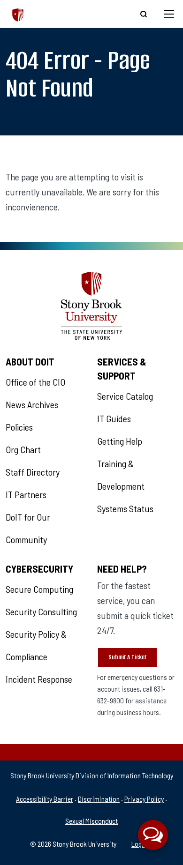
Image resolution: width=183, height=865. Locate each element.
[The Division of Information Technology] (18, 13)
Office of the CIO (35, 382)
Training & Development (121, 475)
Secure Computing (39, 589)
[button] (153, 835)
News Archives (32, 404)
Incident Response (39, 679)
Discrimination (99, 798)
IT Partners (26, 494)
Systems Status (125, 508)
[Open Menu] (169, 14)
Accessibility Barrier (44, 798)
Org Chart (23, 449)
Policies (19, 426)
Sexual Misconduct (91, 820)
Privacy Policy (144, 798)
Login (139, 843)
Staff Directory (33, 471)
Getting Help (119, 441)
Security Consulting (41, 611)
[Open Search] (143, 14)
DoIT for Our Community (28, 528)
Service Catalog (125, 396)
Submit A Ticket (127, 657)
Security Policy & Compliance (36, 645)
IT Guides (114, 418)
